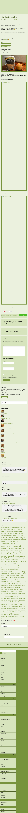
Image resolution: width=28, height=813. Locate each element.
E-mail (4, 366)
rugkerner (7, 596)
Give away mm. (4, 802)
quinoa (16, 593)
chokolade (10, 541)
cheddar (21, 539)
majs (14, 575)
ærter (18, 616)
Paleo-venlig (3, 733)
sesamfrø (22, 600)
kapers (10, 566)
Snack (2, 745)
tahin (20, 608)
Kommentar (5, 345)
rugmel (12, 596)
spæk (15, 606)
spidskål (8, 606)
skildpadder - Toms (13, 601)
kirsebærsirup (12, 567)
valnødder (23, 610)
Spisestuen (14, 7)
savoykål (11, 600)
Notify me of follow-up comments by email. (12, 374)
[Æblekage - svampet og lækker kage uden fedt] (2, 441)
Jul (1, 785)
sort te (22, 604)
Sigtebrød (3, 452)
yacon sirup (25, 611)
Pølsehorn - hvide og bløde (6, 428)
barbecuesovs (3, 533)
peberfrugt (12, 587)
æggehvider (13, 616)
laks (19, 573)
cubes (10, 543)
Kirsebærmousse (7, 479)
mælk (18, 581)
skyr (21, 601)
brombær (8, 537)
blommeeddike (4, 535)
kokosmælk (4, 569)
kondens (18, 569)
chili (4, 541)
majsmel (17, 575)
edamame (23, 543)
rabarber (20, 593)
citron (19, 541)
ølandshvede (4, 618)
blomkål (20, 533)
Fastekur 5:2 (3, 795)
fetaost (16, 546)
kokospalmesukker (10, 317)
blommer (10, 535)
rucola (24, 595)
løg (26, 573)
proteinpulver (4, 593)
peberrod (18, 587)
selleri (14, 600)
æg (19, 614)
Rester (2, 738)
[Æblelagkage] (2, 412)
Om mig (2, 809)
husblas (8, 558)
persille (19, 589)
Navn (4, 361)
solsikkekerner (17, 604)
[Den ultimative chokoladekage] (2, 422)
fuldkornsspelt (18, 548)
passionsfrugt (20, 585)
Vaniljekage (3, 457)
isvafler (19, 561)
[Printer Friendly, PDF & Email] (23, 315)
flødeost (7, 548)
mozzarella (4, 581)
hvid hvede (13, 558)
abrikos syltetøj (4, 527)
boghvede (18, 535)
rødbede (16, 596)
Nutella (8, 583)
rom (10, 595)
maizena (11, 575)
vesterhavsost (3, 611)
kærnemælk (4, 573)
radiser (24, 593)
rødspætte (15, 598)
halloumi (14, 554)
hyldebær (3, 561)
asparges (3, 531)
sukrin (8, 608)
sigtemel (3, 601)
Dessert (7, 315)
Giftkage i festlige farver (6, 418)
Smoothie (2, 740)
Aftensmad (3, 658)
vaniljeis (5, 39)
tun (16, 610)
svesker (12, 608)
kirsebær (3, 568)
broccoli (3, 537)
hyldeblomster (14, 559)
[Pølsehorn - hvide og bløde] (2, 426)
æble (11, 614)
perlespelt (14, 589)
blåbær (14, 535)
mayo (17, 579)
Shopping (3, 804)
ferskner (13, 546)
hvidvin (8, 559)
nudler (5, 583)
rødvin (21, 598)
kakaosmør (20, 564)
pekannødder (5, 589)
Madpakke (3, 728)
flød (19, 546)
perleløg (10, 589)
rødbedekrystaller (5, 598)
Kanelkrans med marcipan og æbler (10, 518)
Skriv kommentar (17, 19)
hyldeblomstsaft (21, 559)
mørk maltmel (23, 581)
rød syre (18, 598)
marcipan (4, 579)
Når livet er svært (5, 771)
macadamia (7, 575)
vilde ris (8, 611)
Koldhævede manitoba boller (9, 465)
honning (3, 558)
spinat (12, 606)
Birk (11, 533)
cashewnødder (8, 539)
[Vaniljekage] (2, 456)
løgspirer (2, 575)
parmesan (14, 585)
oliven (16, 583)
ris (8, 595)
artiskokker (18, 529)
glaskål (2, 550)
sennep (18, 600)
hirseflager (18, 556)
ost (18, 583)
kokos (19, 568)
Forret (2, 721)
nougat (2, 583)
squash (18, 606)
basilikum (8, 533)
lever (21, 573)
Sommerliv (3, 773)
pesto (22, 589)
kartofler (17, 566)
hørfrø (11, 561)
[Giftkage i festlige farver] (2, 417)
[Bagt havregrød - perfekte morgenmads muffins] (2, 431)
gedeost (23, 548)
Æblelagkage (4, 413)
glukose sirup (6, 550)
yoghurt (6, 614)
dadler (13, 543)
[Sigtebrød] (2, 451)
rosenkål (17, 595)
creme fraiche (5, 543)
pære (10, 593)
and (6, 529)
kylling (22, 572)
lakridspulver (15, 573)
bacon (17, 531)
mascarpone (13, 579)
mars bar (9, 579)
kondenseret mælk (6, 571)
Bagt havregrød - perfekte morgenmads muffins (10, 433)
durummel (18, 543)
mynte (15, 581)
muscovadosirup (11, 581)
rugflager (3, 596)
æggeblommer (5, 616)
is (17, 561)
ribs (6, 595)
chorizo (15, 541)
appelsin (13, 529)
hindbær (13, 556)
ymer (2, 614)
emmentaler (3, 546)
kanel (7, 566)
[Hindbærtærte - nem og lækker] (2, 436)
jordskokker (7, 564)
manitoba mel (21, 577)
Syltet (2, 747)
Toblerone (23, 608)
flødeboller (3, 548)
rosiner (21, 595)
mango (15, 577)
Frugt (10, 315)
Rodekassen (4, 792)
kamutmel (3, 566)
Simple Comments (18, 371)
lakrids (9, 573)
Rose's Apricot (13, 595)
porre (16, 591)
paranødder (3, 585)
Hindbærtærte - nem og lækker (7, 437)
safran (9, 600)
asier (21, 529)
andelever (8, 529)
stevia (21, 606)
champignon (15, 539)
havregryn (4, 556)
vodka (15, 611)
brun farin (13, 537)
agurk (9, 527)
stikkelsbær (25, 606)
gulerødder (9, 554)
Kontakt (3, 811)
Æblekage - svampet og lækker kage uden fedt (10, 442)
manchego (22, 575)
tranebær (14, 610)
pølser (12, 593)
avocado (13, 531)
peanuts (8, 587)
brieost (22, 535)
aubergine (9, 531)
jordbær (23, 561)
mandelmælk (4, 577)
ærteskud (21, 616)
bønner (2, 539)
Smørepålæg (3, 743)
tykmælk (19, 610)
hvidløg (22, 558)
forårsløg (12, 548)
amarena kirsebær (21, 527)
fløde (22, 546)
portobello (20, 591)
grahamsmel (11, 550)
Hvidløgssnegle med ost (6, 447)
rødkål (12, 598)
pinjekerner (4, 591)
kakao (15, 564)
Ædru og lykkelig (5, 759)
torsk (6, 610)
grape (5, 317)
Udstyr (2, 787)
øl (23, 616)
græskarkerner (4, 552)
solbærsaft (11, 604)
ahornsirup (14, 527)
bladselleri (15, 533)
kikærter (22, 566)
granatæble (16, 550)
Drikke (2, 717)
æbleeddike (15, 614)
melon (20, 579)
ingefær (15, 561)
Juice (2, 726)
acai (7, 527)
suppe (10, 608)
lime (23, 573)
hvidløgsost (4, 559)
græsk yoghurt (12, 552)
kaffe (11, 564)
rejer (4, 595)
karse (13, 566)
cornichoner (23, 541)
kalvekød (23, 564)
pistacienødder (10, 591)
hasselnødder (20, 554)
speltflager (4, 606)
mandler (11, 577)
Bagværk (2, 686)
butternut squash (23, 537)
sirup (7, 601)
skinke (18, 601)
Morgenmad (14, 315)
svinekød (16, 608)
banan (20, 531)
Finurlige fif (4, 790)
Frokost (2, 724)
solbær (8, 604)
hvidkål (18, 558)
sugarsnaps (3, 608)
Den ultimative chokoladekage (7, 423)
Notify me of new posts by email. (10, 377)
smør (3, 604)
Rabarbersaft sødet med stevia (9, 503)
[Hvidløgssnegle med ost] (2, 446)
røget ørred (5, 600)
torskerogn (10, 610)
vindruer (12, 611)
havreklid (9, 556)
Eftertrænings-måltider (5, 719)
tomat (3, 610)
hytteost (7, 561)
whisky (21, 611)
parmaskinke (9, 585)
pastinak (24, 585)
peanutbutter (3, 587)
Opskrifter (3, 656)
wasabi (18, 611)
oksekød (12, 583)
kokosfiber (23, 567)
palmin (21, 583)
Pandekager (3, 735)
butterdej (18, 537)
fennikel (8, 546)
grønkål (18, 552)
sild (5, 601)
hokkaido (22, 556)
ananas (3, 529)
